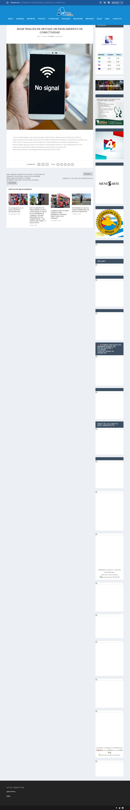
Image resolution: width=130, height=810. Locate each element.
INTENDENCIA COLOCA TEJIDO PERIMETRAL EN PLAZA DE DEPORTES (80, 209)
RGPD (8, 796)
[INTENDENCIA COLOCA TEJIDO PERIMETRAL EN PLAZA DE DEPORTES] (81, 199)
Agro (107, 19)
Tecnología (53, 19)
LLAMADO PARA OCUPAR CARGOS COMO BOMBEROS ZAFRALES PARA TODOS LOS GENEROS (60, 214)
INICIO (10, 19)
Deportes (31, 19)
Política (41, 19)
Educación (78, 19)
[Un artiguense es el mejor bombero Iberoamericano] (18, 199)
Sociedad (20, 19)
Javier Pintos (10, 791)
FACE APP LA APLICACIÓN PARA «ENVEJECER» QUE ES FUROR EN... (43, 3)
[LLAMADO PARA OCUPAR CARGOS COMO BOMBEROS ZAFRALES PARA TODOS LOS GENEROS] (60, 201)
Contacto (117, 19)
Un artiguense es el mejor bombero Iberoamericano (16, 209)
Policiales (66, 19)
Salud (99, 19)
